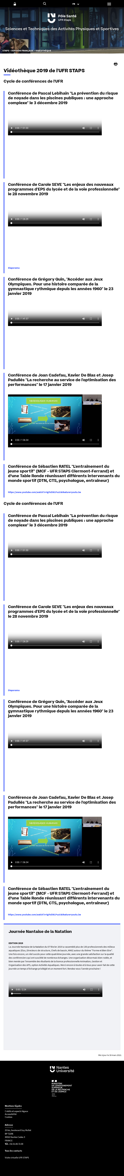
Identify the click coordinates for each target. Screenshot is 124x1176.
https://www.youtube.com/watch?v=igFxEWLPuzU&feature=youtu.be (44, 492)
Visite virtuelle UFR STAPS (17, 1157)
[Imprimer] (116, 64)
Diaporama (14, 267)
